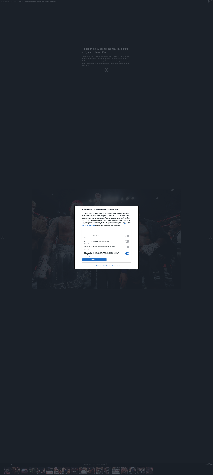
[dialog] (106, 237)
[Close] (135, 209)
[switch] (127, 236)
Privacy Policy (116, 265)
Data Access (106, 265)
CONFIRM (94, 259)
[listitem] (106, 232)
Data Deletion (97, 265)
